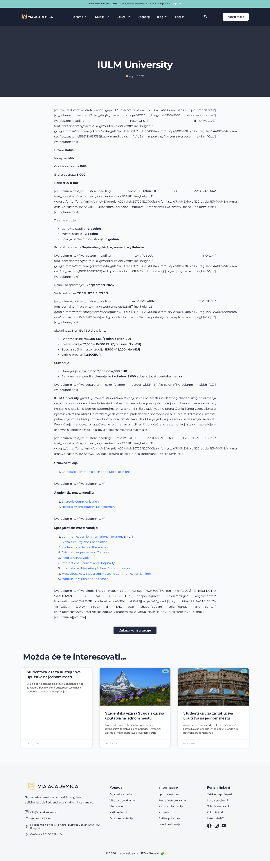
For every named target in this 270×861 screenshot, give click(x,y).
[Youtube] (224, 825)
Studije (99, 17)
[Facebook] (209, 825)
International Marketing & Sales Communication (96, 568)
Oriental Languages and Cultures (86, 552)
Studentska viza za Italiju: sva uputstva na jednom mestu (208, 716)
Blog (160, 17)
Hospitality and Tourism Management (89, 506)
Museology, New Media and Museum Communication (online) (106, 573)
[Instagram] (216, 825)
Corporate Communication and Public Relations (96, 471)
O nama (78, 17)
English (179, 17)
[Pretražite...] (205, 17)
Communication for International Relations (92, 536)
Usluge (120, 17)
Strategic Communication (80, 501)
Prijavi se (177, 3)
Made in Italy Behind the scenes (85, 547)
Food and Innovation (77, 557)
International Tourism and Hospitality (89, 563)
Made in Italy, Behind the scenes (85, 579)
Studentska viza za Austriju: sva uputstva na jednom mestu (53, 674)
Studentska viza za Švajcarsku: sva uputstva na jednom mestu (134, 716)
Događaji (144, 17)
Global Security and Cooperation (85, 542)
